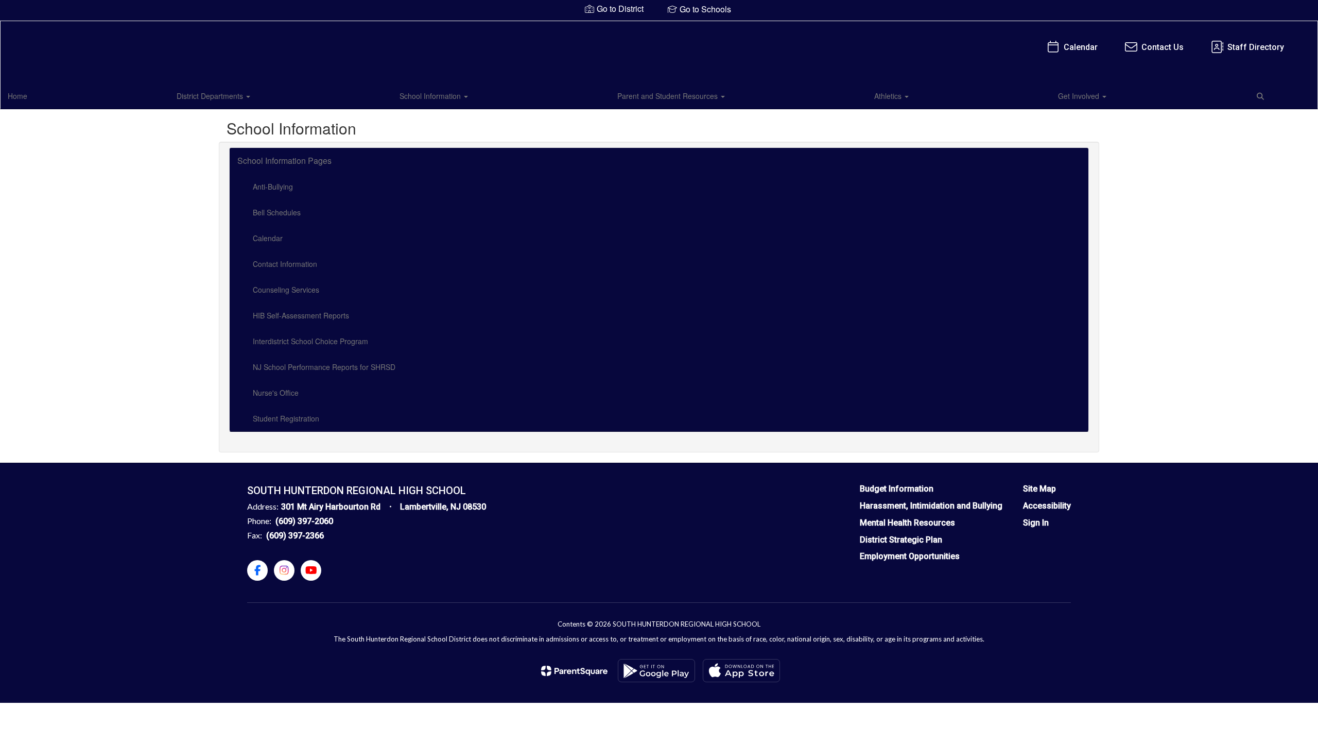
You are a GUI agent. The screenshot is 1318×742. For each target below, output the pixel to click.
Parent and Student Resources (668, 96)
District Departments (211, 96)
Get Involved (1079, 96)
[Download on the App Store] (741, 670)
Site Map (1039, 489)
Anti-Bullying (273, 186)
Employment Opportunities (910, 556)
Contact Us (1162, 47)
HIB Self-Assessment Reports (301, 315)
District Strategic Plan (901, 540)
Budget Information (896, 489)
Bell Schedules (277, 212)
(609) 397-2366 (295, 536)
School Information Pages (284, 160)
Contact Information (285, 264)
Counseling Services (286, 289)
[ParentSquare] (574, 671)
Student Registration (286, 418)
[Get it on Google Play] (656, 670)
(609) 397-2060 (304, 521)
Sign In (1036, 523)
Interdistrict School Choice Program (310, 341)
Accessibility (1047, 506)
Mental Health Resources (907, 523)
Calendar (1081, 47)
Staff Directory (1255, 47)
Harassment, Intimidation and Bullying (931, 506)
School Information (431, 96)
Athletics (889, 96)
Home (17, 96)
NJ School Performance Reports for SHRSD (324, 367)
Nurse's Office (276, 392)
